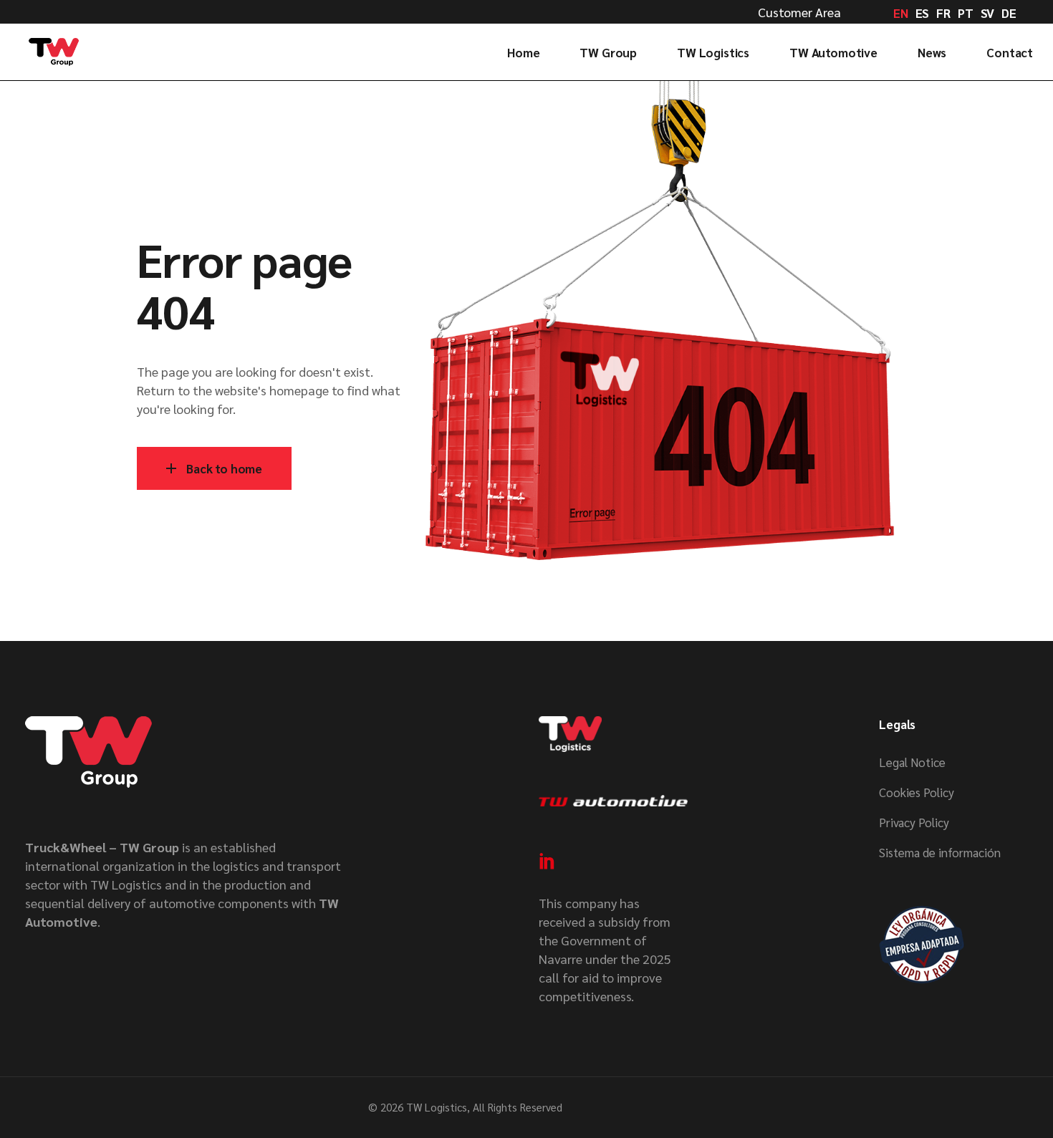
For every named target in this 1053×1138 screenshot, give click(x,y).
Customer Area (799, 12)
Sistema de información (940, 852)
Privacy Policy (914, 822)
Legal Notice (912, 762)
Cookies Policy (916, 792)
